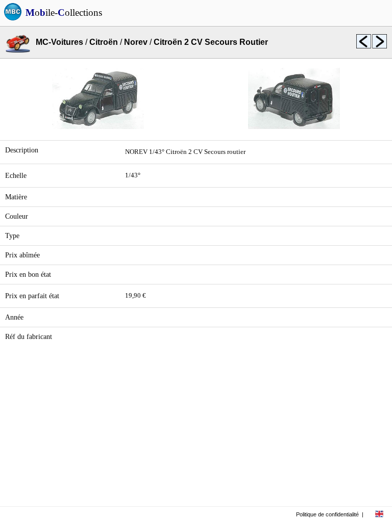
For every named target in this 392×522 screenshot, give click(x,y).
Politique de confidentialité (327, 514)
